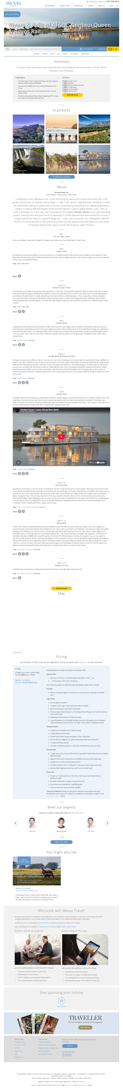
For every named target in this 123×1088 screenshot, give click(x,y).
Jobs (16, 1054)
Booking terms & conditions (65, 1074)
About (52, 54)
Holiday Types (20, 1045)
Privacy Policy (70, 1085)
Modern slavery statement (61, 1076)
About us (18, 1051)
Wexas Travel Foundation (48, 1048)
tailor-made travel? (69, 927)
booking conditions (53, 796)
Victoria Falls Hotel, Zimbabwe (28, 507)
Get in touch (61, 1006)
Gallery (45, 54)
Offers (17, 1048)
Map (58, 54)
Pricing (65, 54)
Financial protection (97, 1074)
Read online (85, 1027)
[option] (34, 824)
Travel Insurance (45, 1042)
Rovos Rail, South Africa (25, 549)
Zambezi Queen (23, 340)
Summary (37, 54)
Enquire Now (72, 95)
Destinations (20, 1042)
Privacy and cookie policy (43, 1074)
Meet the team (61, 842)
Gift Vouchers (43, 1051)
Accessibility (82, 1074)
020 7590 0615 (77, 813)
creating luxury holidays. (48, 927)
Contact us (19, 1057)
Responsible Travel (45, 1054)
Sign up (70, 1046)
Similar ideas (85, 54)
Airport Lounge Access (47, 1045)
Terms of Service (82, 1085)
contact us (83, 662)
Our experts (74, 54)
